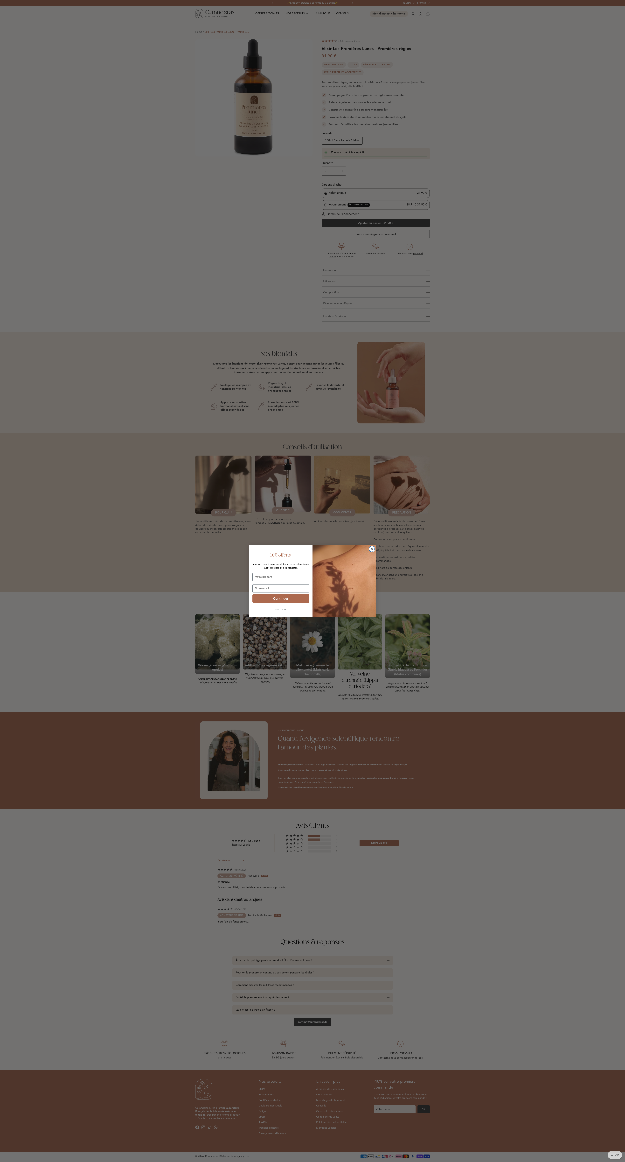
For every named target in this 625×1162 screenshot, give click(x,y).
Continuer (280, 598)
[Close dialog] (372, 549)
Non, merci (281, 609)
